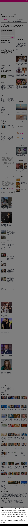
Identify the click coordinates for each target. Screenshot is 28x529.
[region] (14, 518)
